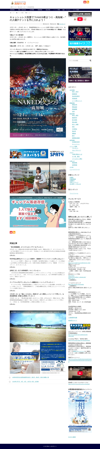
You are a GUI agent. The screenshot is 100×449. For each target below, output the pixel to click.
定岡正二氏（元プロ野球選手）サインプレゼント (25, 270)
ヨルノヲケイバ (76, 150)
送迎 (73, 111)
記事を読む (12, 255)
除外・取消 (75, 91)
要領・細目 (75, 115)
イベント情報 (56, 9)
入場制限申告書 (72, 317)
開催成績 (74, 107)
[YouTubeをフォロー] (85, 2)
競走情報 (48, 9)
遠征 (73, 126)
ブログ (71, 152)
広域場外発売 (76, 142)
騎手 (73, 135)
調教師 (74, 133)
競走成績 (74, 122)
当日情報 (32, 9)
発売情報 (72, 140)
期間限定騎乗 (76, 138)
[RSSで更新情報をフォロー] (87, 2)
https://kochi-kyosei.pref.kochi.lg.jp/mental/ (79, 384)
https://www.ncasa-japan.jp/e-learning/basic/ (79, 340)
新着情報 (12, 9)
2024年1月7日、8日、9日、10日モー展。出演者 (25, 381)
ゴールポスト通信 (77, 158)
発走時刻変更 (76, 96)
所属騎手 (72, 180)
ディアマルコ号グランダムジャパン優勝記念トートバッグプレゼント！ (32, 282)
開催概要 (74, 109)
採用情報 (74, 165)
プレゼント (62, 24)
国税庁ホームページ (79, 351)
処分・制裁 (75, 124)
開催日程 (74, 104)
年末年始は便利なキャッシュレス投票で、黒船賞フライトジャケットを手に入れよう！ (37, 259)
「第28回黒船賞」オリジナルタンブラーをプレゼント (27, 247)
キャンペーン (76, 144)
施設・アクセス (66, 9)
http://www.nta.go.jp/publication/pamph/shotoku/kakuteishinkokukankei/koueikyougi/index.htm (80, 360)
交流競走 (74, 129)
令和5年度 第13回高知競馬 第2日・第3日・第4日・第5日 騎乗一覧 (30, 377)
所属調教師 (73, 179)
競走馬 (74, 131)
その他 (71, 167)
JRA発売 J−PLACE (75, 184)
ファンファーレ (74, 193)
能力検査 (74, 120)
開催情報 (40, 9)
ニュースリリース (75, 169)
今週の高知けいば (77, 154)
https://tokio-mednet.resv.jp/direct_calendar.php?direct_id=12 (77, 277)
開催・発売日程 (22, 9)
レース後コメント (77, 100)
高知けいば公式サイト (52, 446)
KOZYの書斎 (72, 437)
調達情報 (74, 162)
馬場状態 (74, 98)
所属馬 (71, 177)
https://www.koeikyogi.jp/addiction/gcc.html (79, 263)
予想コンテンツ (74, 182)
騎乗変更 (74, 94)
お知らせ (72, 161)
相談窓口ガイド (72, 320)
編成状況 (74, 117)
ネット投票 (76, 9)
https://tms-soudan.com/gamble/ (76, 284)
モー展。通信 (76, 156)
